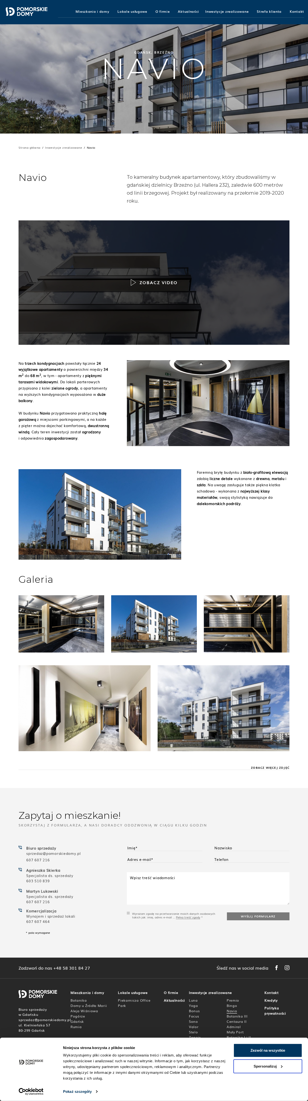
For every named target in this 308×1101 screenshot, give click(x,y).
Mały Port (235, 1032)
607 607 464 (38, 921)
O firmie (162, 11)
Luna (193, 1000)
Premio (233, 1000)
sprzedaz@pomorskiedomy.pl (54, 853)
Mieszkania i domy (92, 11)
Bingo (232, 1005)
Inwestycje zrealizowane (227, 11)
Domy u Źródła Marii (89, 1005)
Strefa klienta (269, 11)
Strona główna (29, 147)
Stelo (193, 1032)
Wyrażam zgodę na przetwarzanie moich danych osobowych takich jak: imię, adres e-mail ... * (173, 915)
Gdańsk (77, 1021)
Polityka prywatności (275, 1010)
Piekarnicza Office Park (134, 1003)
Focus (194, 1016)
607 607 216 (38, 859)
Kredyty (271, 1000)
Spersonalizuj (265, 1066)
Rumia (76, 1026)
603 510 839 (38, 880)
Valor (194, 1026)
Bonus (194, 1010)
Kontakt (297, 11)
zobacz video (159, 282)
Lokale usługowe (132, 11)
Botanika (79, 1000)
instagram (287, 967)
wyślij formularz (258, 916)
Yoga (193, 1005)
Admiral (234, 1026)
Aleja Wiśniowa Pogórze (84, 1013)
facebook (276, 967)
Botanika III (237, 1016)
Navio (232, 1010)
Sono (193, 1021)
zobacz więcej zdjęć (270, 767)
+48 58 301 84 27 (71, 968)
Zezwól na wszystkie (267, 1050)
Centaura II (237, 1021)
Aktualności (188, 11)
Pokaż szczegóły (77, 1091)
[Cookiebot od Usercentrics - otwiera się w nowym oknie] (31, 1091)
